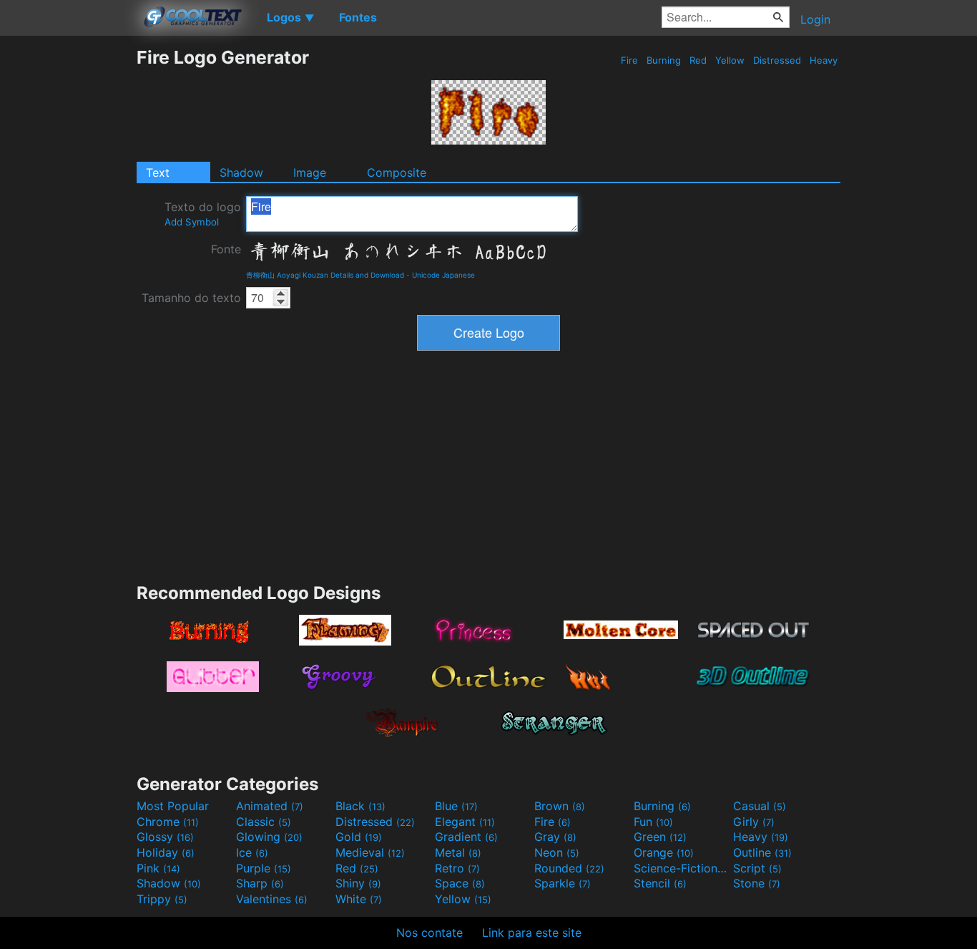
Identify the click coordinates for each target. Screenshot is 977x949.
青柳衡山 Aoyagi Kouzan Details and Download (325, 275)
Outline (762, 852)
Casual (759, 806)
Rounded (569, 868)
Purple (263, 868)
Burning (664, 60)
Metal (458, 852)
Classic (263, 821)
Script (757, 868)
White (358, 899)
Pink (158, 868)
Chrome (168, 821)
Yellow (729, 60)
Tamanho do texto (191, 298)
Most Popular (173, 806)
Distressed (777, 60)
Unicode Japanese (443, 275)
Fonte (226, 249)
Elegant (465, 821)
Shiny (358, 883)
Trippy (162, 899)
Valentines (272, 899)
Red (698, 60)
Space (460, 883)
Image (309, 172)
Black (360, 806)
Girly (754, 821)
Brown (559, 806)
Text (158, 172)
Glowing (269, 836)
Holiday (166, 852)
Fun (653, 821)
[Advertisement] (68, 261)
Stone (756, 883)
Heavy (823, 60)
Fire (629, 60)
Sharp (260, 883)
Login (815, 19)
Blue (456, 806)
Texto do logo (203, 214)
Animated (269, 806)
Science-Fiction (682, 868)
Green (660, 836)
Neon (556, 852)
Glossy (165, 836)
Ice (252, 852)
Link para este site (531, 932)
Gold (358, 836)
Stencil (660, 883)
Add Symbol (192, 222)
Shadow (241, 172)
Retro (457, 868)
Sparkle (562, 883)
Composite (396, 172)
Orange (664, 852)
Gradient (466, 836)
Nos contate (429, 932)
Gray (555, 836)
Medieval (370, 852)
